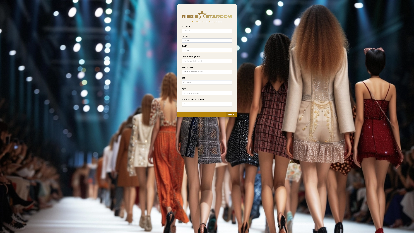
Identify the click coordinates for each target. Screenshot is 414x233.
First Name (186, 26)
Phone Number (188, 67)
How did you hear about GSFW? (193, 99)
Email (184, 46)
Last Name (186, 36)
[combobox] (207, 104)
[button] (231, 114)
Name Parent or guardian (191, 57)
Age (184, 89)
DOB (184, 78)
